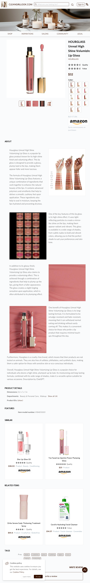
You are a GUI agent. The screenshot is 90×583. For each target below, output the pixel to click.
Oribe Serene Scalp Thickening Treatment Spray (23, 524)
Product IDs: (15, 400)
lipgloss (60, 554)
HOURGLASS (73, 59)
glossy (44, 554)
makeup (27, 558)
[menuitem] (80, 4)
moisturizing (36, 558)
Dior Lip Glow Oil (24, 459)
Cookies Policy (18, 572)
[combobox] (51, 4)
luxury (68, 554)
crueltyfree (35, 554)
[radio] (69, 65)
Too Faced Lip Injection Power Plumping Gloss (64, 459)
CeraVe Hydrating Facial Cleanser (64, 524)
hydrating (52, 554)
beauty (27, 554)
